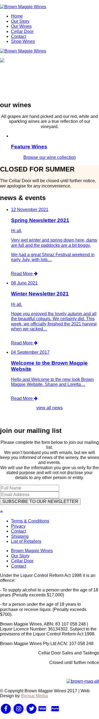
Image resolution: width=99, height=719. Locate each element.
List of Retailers (26, 541)
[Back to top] (1, 511)
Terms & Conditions (30, 521)
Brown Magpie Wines (32, 550)
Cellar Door (22, 31)
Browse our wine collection (49, 157)
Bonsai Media (34, 695)
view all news (49, 407)
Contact (18, 36)
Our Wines (21, 26)
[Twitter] (32, 708)
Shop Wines (23, 41)
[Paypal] (57, 708)
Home (17, 16)
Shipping (20, 536)
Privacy (18, 526)
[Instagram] (19, 708)
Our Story (20, 21)
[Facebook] (6, 708)
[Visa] (44, 708)
